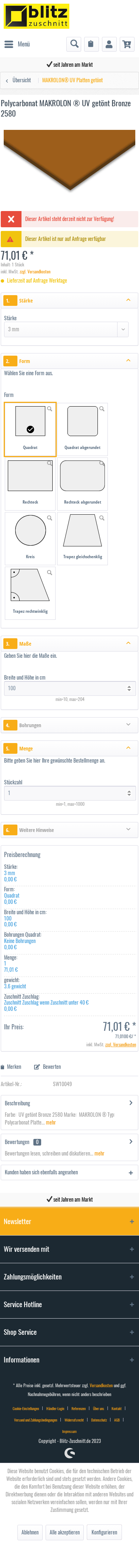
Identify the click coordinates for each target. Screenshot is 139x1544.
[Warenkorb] (127, 44)
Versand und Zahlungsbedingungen (35, 1420)
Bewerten (51, 1067)
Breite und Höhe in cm (25, 677)
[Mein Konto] (109, 44)
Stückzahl (13, 782)
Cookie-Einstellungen (26, 1408)
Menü (24, 44)
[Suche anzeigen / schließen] (73, 44)
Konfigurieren (104, 1532)
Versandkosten (101, 1385)
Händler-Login (55, 1408)
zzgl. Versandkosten (35, 271)
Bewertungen (17, 1142)
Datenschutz (99, 1420)
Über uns (98, 1408)
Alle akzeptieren (65, 1532)
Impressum (69, 1431)
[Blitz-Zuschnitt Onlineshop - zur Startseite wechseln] (37, 18)
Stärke (10, 318)
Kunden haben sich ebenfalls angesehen (41, 1172)
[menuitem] (16, 44)
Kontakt (117, 1408)
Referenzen (79, 1408)
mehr (50, 1122)
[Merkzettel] (91, 44)
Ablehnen (30, 1532)
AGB (117, 1420)
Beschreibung (17, 1103)
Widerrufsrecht (74, 1420)
